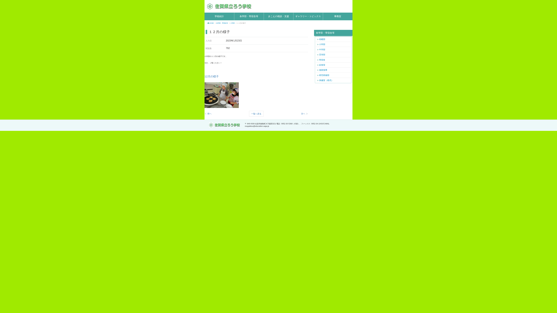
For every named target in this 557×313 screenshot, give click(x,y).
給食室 (322, 65)
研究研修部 (324, 75)
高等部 (322, 54)
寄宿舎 (322, 60)
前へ (209, 113)
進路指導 (323, 70)
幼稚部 (322, 39)
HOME (211, 23)
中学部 (322, 49)
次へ (303, 113)
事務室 (337, 16)
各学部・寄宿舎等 (249, 16)
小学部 (232, 23)
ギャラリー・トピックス (308, 16)
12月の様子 (212, 76)
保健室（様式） (326, 80)
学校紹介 (219, 16)
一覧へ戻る (256, 114)
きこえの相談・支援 (278, 16)
